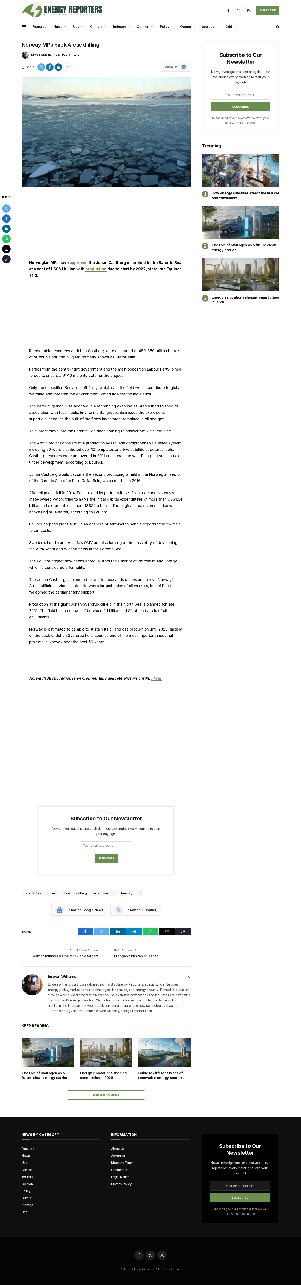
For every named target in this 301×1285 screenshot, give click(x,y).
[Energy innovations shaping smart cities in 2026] (106, 1052)
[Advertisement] (106, 227)
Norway (126, 893)
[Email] (6, 249)
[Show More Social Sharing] (67, 67)
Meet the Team (122, 1163)
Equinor (52, 893)
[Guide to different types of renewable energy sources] (164, 1052)
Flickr (156, 678)
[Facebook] (6, 218)
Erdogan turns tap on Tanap (136, 956)
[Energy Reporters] (62, 10)
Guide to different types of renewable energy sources (160, 1075)
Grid (228, 26)
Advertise (118, 1156)
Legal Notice (120, 1177)
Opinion (143, 26)
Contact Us (119, 1170)
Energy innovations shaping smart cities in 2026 (103, 1075)
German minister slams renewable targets (64, 956)
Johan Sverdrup (104, 893)
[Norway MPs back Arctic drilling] (106, 132)
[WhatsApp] (6, 239)
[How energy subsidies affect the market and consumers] (240, 170)
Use (76, 26)
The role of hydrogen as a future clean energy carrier (44, 1075)
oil (139, 893)
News (58, 26)
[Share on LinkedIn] (58, 67)
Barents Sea (32, 893)
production (96, 269)
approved (79, 262)
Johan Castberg (75, 893)
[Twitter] (6, 208)
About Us (117, 1148)
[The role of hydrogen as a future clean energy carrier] (48, 1052)
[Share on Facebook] (50, 67)
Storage (208, 26)
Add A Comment (106, 1095)
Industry (119, 26)
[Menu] (24, 27)
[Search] (277, 27)
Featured (39, 26)
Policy (164, 26)
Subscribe (268, 10)
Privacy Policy (121, 1184)
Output (185, 26)
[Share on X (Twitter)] (41, 67)
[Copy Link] (6, 259)
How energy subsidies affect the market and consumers (245, 195)
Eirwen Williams (41, 54)
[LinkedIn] (6, 229)
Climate (96, 26)
